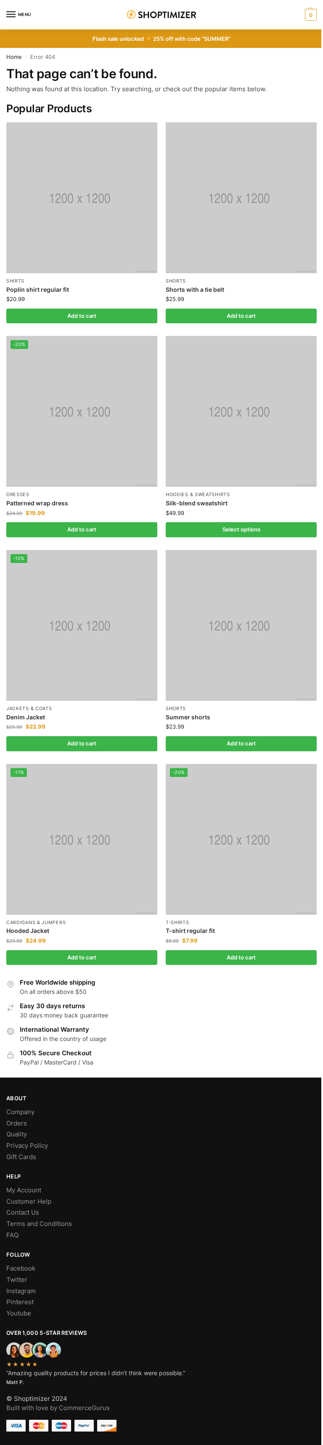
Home (14, 57)
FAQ (12, 1235)
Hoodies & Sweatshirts (198, 494)
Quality (16, 1134)
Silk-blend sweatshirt (197, 503)
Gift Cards (21, 1157)
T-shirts (177, 922)
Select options (241, 529)
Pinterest (20, 1302)
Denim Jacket (25, 717)
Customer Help (28, 1201)
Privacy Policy (27, 1145)
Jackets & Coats (29, 708)
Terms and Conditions (39, 1224)
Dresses (17, 494)
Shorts (176, 281)
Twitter (16, 1280)
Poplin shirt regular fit (37, 289)
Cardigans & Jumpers (36, 922)
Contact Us (22, 1212)
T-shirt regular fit (190, 930)
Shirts (15, 281)
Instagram (21, 1291)
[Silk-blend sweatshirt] (241, 411)
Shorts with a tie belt (195, 289)
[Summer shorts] (241, 625)
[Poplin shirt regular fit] (81, 197)
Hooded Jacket (27, 930)
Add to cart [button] (81, 315)
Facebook (20, 1268)
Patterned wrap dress (37, 503)
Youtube (18, 1313)
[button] (310, 15)
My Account (23, 1190)
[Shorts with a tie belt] (241, 197)
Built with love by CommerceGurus (58, 1408)
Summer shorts (188, 717)
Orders (16, 1123)
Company (20, 1112)
